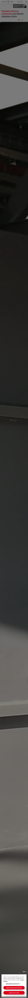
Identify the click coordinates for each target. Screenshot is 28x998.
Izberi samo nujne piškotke (14, 987)
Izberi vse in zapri (14, 992)
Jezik (24, 971)
